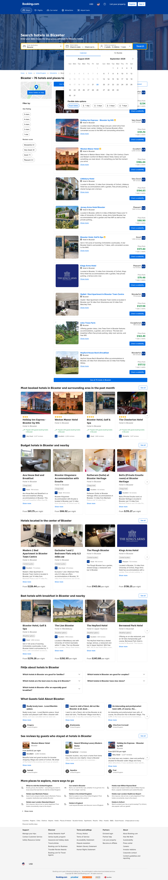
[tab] (83, 53)
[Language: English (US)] (98, 4)
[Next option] (147, 416)
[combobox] (42, 47)
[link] (36, 114)
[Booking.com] (31, 4)
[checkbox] (97, 68)
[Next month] (133, 59)
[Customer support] (104, 4)
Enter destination (32, 45)
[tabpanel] (101, 83)
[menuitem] (26, 10)
